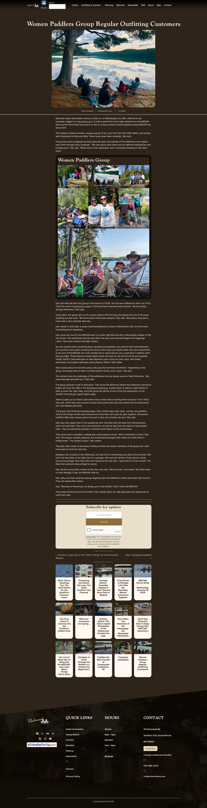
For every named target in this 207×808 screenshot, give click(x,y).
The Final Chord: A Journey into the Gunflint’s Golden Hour (64, 625)
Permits (70, 740)
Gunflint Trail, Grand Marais (157, 735)
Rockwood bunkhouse (97, 388)
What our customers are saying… (84, 621)
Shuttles (70, 745)
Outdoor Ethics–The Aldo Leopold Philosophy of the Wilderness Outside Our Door (103, 627)
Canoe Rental (72, 734)
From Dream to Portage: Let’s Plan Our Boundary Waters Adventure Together (123, 589)
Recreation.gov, (85, 121)
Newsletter (71, 756)
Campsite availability (123, 658)
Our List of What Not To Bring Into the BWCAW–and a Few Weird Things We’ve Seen (64, 665)
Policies (70, 769)
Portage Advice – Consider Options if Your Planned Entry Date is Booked (103, 587)
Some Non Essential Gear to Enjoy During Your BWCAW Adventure (142, 625)
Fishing (69, 751)
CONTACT (154, 717)
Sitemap (109, 756)
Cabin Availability (75, 729)
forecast (44, 8)
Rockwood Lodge (82, 306)
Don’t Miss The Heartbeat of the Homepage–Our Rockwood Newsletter (123, 627)
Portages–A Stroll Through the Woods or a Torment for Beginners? (84, 663)
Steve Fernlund (87, 111)
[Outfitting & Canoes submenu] (101, 5)
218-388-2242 (151, 766)
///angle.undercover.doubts (158, 755)
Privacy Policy (91, 537)
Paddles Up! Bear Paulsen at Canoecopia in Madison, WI (103, 663)
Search (51, 3)
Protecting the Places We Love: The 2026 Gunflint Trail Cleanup (84, 586)
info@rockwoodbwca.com (154, 776)
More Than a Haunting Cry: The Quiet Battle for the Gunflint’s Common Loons (64, 589)
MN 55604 (149, 741)
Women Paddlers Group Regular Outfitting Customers (142, 663)
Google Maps (150, 748)
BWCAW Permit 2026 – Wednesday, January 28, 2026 (142, 586)
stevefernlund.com (105, 111)
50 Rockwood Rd (152, 729)
